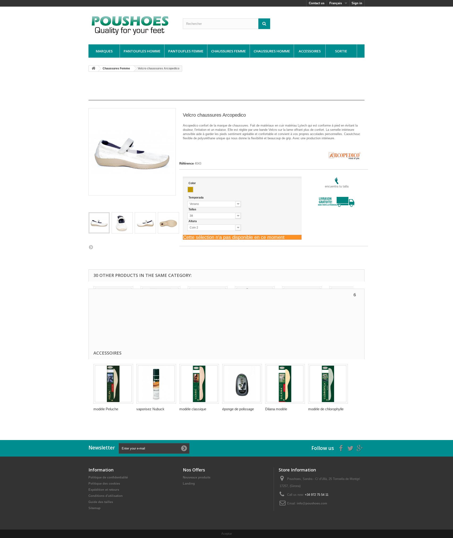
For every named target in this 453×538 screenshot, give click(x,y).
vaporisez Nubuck (150, 409)
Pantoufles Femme (185, 51)
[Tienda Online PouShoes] (132, 24)
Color (193, 183)
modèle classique (192, 409)
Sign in (357, 3)
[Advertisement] (226, 87)
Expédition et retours (103, 489)
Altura (193, 221)
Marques (104, 51)
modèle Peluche (105, 409)
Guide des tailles (100, 502)
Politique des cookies (104, 483)
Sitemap (94, 508)
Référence (186, 163)
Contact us (316, 3)
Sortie (341, 51)
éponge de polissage (238, 409)
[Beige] (190, 189)
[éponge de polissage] (242, 384)
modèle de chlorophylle (326, 409)
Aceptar (226, 533)
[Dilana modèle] (285, 384)
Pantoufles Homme (142, 51)
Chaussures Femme (228, 51)
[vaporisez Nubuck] (156, 384)
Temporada (196, 197)
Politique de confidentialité (108, 477)
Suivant (90, 247)
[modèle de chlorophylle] (328, 384)
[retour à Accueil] (93, 69)
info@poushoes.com (312, 503)
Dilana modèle (276, 409)
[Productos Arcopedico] (344, 153)
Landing (189, 483)
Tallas (193, 209)
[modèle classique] (199, 384)
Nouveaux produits (196, 477)
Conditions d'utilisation (105, 496)
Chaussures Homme (272, 51)
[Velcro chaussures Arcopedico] (99, 222)
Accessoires (310, 51)
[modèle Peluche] (113, 384)
